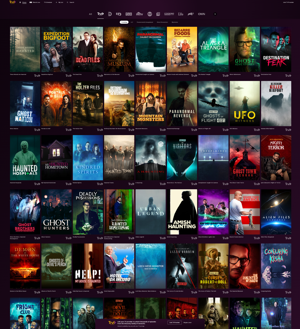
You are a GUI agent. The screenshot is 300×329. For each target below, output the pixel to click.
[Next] (215, 14)
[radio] (90, 14)
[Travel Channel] (13, 2)
